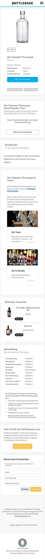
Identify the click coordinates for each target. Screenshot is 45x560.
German (19, 548)
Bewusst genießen (16, 553)
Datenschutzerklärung (30, 551)
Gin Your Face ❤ (29, 553)
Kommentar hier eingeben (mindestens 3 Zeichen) (19, 464)
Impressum (18, 551)
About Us (9, 551)
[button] (22, 79)
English (25, 548)
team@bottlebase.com (22, 516)
